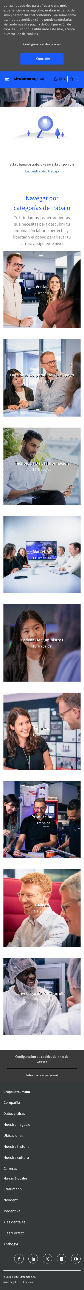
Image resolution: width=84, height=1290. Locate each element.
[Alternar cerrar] (7, 79)
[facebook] (19, 1258)
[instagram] (61, 1258)
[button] (55, 78)
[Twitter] (47, 1258)
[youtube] (76, 1258)
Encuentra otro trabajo (42, 171)
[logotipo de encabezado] (29, 78)
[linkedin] (33, 1258)
